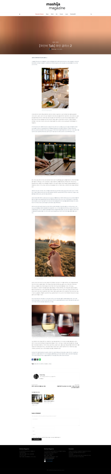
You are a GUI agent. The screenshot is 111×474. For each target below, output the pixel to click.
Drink (52, 14)
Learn (66, 14)
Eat (56, 14)
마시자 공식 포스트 (49, 459)
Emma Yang (54, 49)
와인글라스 (46, 363)
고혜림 (33, 405)
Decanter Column (39, 14)
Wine (57, 42)
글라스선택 (36, 363)
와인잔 (50, 363)
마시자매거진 (41, 363)
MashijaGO (73, 14)
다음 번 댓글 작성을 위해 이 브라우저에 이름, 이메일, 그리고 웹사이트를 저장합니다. (47, 437)
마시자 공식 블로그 (49, 461)
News (47, 14)
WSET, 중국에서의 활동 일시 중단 (39, 386)
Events (61, 14)
